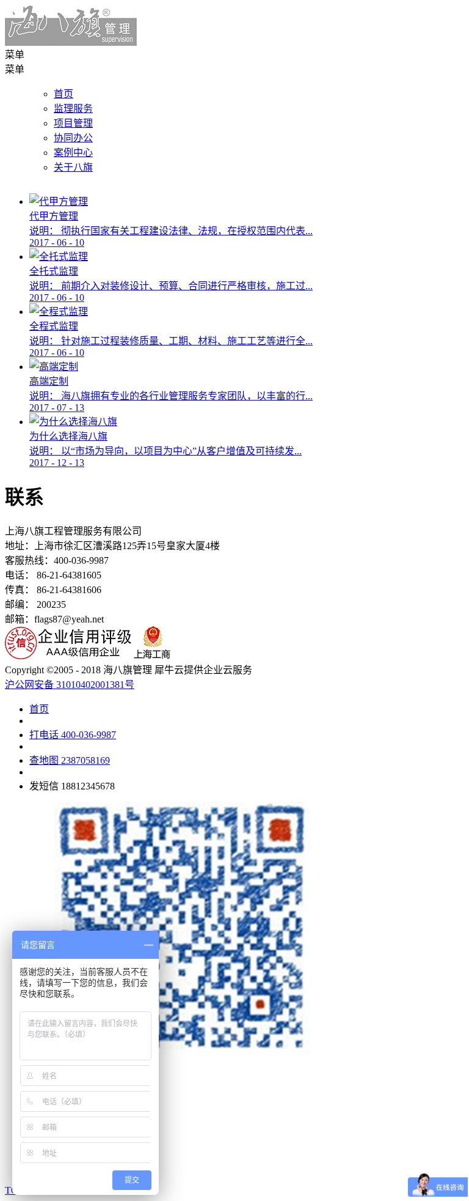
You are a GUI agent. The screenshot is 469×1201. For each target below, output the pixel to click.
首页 (63, 94)
